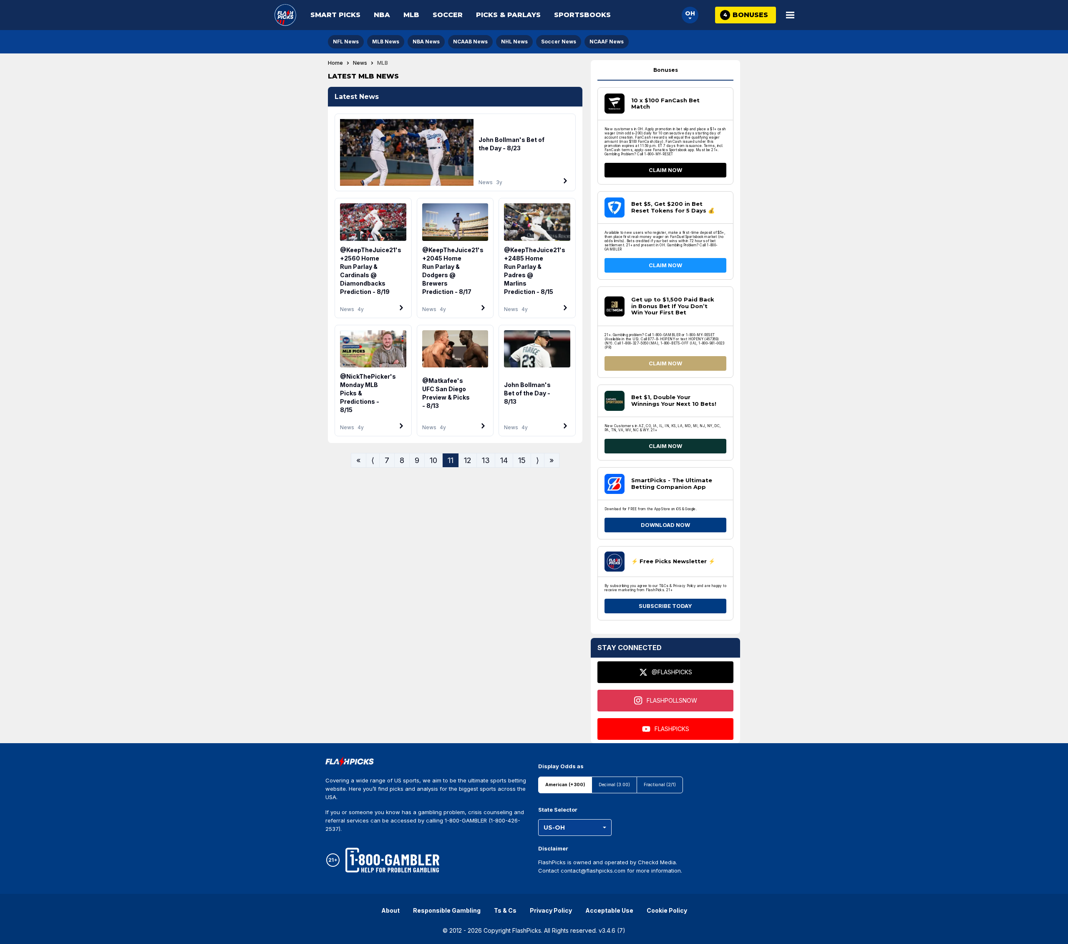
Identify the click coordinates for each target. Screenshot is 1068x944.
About (390, 910)
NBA (382, 15)
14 (504, 460)
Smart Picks (335, 15)
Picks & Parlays (508, 15)
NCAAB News (470, 41)
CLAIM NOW (665, 170)
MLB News (385, 41)
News (360, 63)
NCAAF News (606, 41)
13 (486, 460)
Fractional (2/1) (660, 784)
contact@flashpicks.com (593, 870)
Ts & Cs (505, 910)
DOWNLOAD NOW (665, 524)
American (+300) (565, 784)
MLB (411, 15)
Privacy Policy (551, 910)
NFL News (346, 41)
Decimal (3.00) (614, 784)
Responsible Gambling (447, 910)
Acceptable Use (609, 910)
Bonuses (665, 70)
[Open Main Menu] (790, 15)
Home (335, 63)
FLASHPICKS (672, 728)
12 (467, 460)
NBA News (426, 41)
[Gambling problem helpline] (392, 860)
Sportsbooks (582, 15)
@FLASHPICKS (672, 672)
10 (433, 460)
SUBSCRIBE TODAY (665, 605)
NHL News (514, 41)
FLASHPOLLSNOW (672, 700)
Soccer (448, 15)
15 (522, 460)
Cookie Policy (667, 910)
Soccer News (558, 41)
